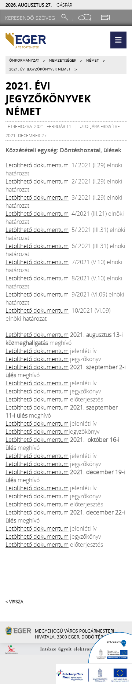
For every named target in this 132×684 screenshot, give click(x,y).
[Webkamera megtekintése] (105, 17)
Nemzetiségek (62, 60)
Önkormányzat (24, 60)
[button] (118, 40)
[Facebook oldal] (84, 17)
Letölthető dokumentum (37, 165)
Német (92, 60)
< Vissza (14, 601)
